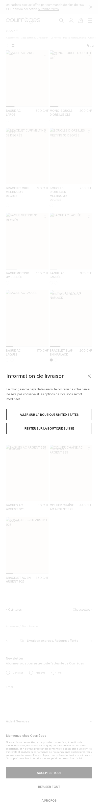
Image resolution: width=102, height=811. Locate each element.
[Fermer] (89, 376)
